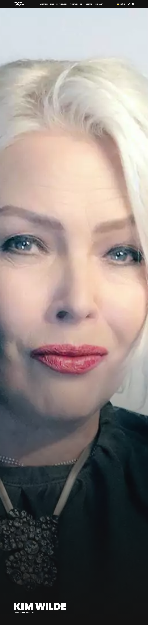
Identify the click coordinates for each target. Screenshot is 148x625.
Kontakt (99, 4)
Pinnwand (74, 4)
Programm (43, 4)
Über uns (89, 4)
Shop (82, 4)
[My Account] (129, 4)
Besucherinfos (62, 4)
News (52, 4)
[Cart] (133, 4)
